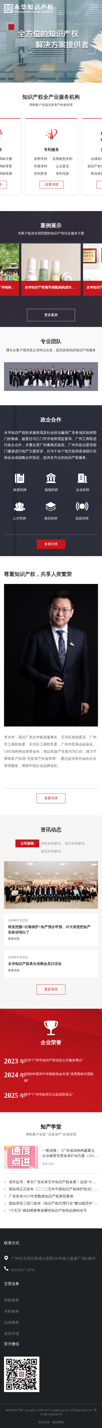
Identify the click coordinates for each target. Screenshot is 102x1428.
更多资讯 (51, 989)
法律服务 (11, 1322)
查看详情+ (48, 1164)
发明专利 (40, 159)
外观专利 (40, 166)
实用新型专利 (62, 159)
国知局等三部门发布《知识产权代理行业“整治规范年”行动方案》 (53, 1203)
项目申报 (11, 1334)
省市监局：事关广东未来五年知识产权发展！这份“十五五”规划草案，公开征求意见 (53, 1182)
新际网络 (58, 1422)
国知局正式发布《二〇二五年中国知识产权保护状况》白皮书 (53, 1189)
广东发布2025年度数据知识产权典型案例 (41, 1196)
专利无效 (62, 173)
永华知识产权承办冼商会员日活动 (34, 964)
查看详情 (51, 184)
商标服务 (11, 1300)
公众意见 (62, 166)
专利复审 (40, 173)
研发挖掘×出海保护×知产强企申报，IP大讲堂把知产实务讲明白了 (49, 929)
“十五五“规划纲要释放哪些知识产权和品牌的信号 (48, 1210)
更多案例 (51, 315)
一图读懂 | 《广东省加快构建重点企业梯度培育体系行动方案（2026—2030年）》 (69, 1154)
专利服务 (11, 1311)
